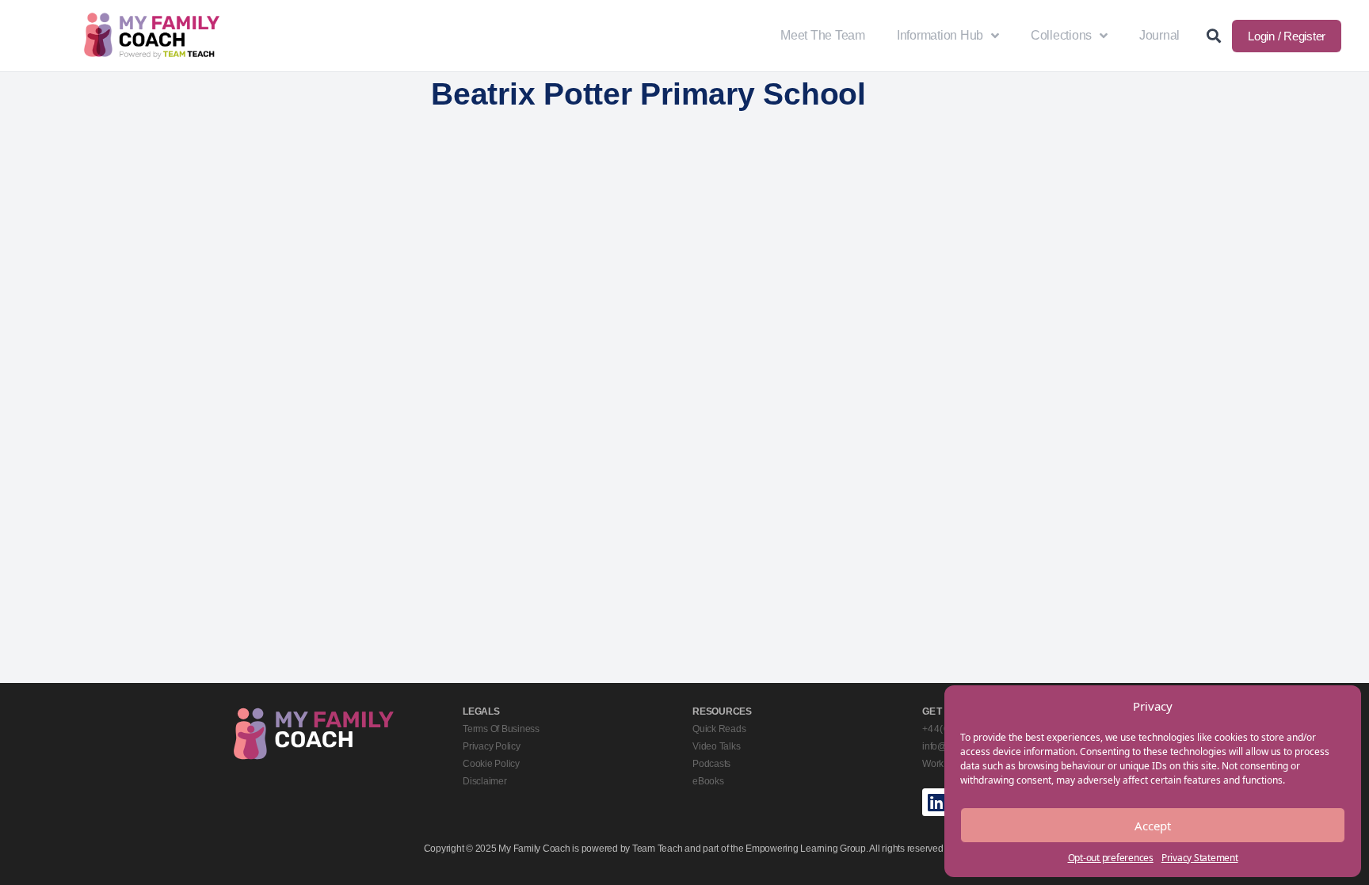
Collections (1061, 35)
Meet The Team (822, 35)
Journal (1159, 35)
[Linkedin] (936, 802)
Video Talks (716, 746)
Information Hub (940, 35)
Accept (1152, 826)
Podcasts (711, 763)
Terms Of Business (501, 728)
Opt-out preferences (1111, 857)
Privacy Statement (1199, 857)
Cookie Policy (491, 763)
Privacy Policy (492, 746)
